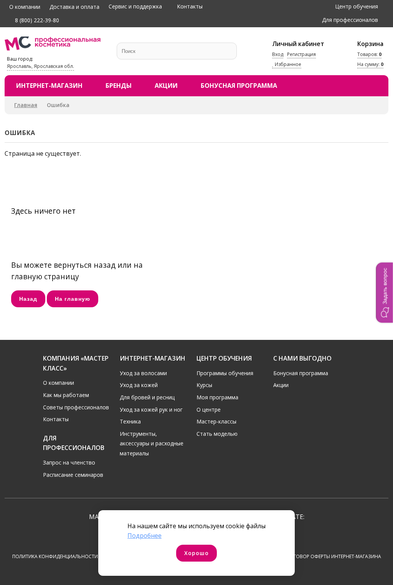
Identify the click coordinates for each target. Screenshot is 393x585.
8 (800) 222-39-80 (36, 20)
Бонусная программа (239, 85)
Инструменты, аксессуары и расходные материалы (151, 443)
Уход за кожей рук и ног (151, 409)
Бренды (119, 85)
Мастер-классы (216, 421)
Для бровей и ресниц (147, 397)
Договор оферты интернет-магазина (333, 556)
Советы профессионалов (76, 407)
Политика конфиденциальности (55, 556)
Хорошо (196, 553)
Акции (166, 85)
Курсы (204, 385)
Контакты (190, 6)
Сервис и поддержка (135, 6)
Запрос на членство (69, 462)
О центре (208, 409)
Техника (130, 421)
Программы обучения (224, 373)
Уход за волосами (143, 373)
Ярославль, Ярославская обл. (40, 66)
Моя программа (217, 397)
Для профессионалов (350, 19)
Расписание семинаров (73, 474)
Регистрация (301, 54)
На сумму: (370, 64)
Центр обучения (356, 6)
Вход (277, 54)
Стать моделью (217, 433)
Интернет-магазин (49, 85)
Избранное (287, 64)
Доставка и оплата (74, 6)
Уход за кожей (139, 385)
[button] (384, 292)
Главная (25, 105)
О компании (24, 6)
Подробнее (144, 535)
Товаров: (369, 54)
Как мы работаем (66, 395)
